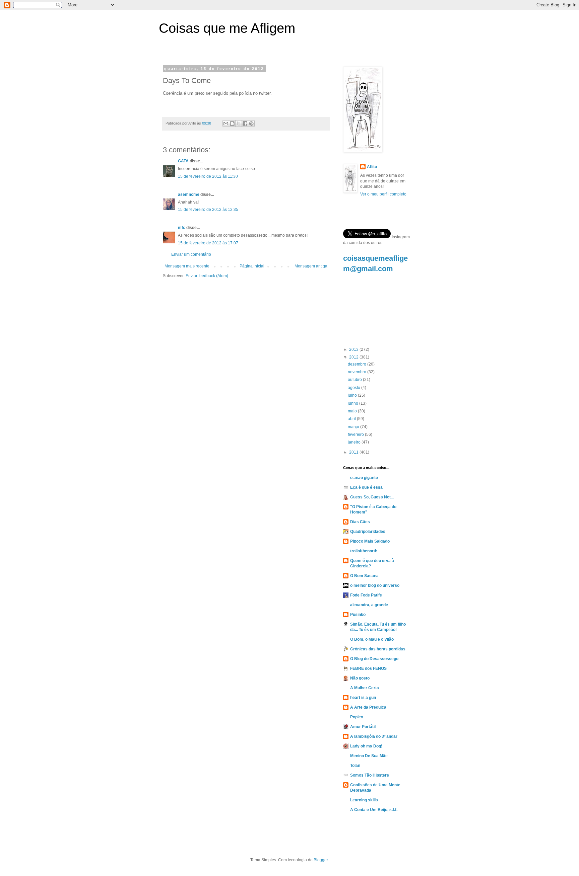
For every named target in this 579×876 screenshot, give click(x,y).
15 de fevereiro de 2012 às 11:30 (208, 176)
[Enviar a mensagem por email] (225, 123)
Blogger (321, 860)
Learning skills (364, 800)
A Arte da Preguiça (368, 707)
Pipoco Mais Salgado (370, 541)
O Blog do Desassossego (374, 658)
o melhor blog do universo (374, 585)
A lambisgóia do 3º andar (373, 736)
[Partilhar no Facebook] (245, 123)
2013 (354, 349)
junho (353, 403)
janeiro (355, 442)
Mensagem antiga (311, 266)
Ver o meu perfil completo (383, 194)
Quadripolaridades (367, 531)
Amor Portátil (363, 726)
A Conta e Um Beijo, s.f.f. (373, 809)
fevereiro (356, 434)
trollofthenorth (363, 551)
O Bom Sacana (364, 575)
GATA (183, 161)
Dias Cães (360, 522)
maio (353, 411)
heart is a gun (363, 697)
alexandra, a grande (369, 605)
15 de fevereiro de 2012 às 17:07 (208, 243)
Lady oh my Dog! (366, 746)
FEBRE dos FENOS (368, 668)
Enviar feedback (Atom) (207, 275)
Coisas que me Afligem (227, 28)
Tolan (355, 765)
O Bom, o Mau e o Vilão (372, 639)
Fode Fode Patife (366, 595)
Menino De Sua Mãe (369, 755)
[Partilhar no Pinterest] (251, 123)
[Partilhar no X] (238, 123)
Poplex (356, 717)
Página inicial (252, 266)
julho (353, 395)
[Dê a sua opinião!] (232, 123)
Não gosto (360, 678)
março (354, 426)
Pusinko (358, 614)
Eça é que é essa (366, 487)
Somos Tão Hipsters (369, 775)
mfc (181, 227)
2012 (354, 357)
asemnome (188, 194)
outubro (355, 379)
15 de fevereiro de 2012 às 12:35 (208, 209)
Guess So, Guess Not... (372, 497)
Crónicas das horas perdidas (377, 649)
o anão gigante (364, 477)
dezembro (357, 364)
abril (352, 418)
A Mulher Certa (364, 688)
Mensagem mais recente (187, 266)
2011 (354, 452)
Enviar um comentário (191, 254)
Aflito (372, 166)
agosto (354, 387)
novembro (357, 372)
